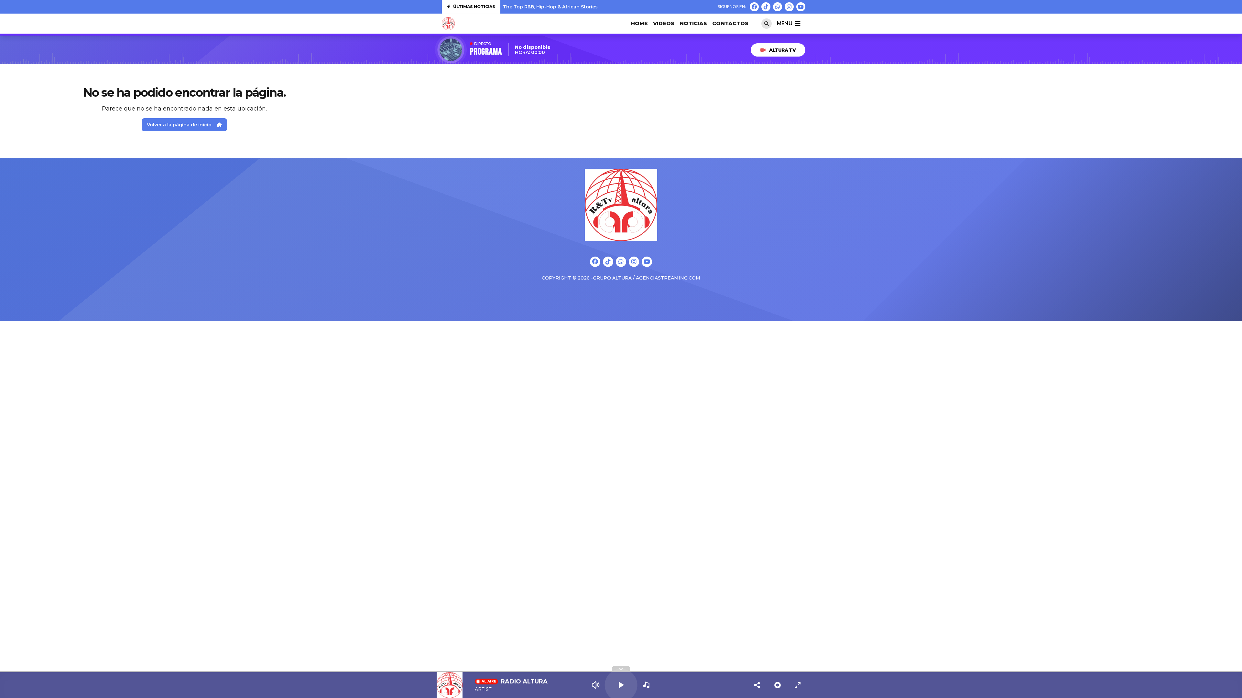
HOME (639, 23)
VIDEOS (663, 23)
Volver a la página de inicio (179, 125)
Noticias (693, 23)
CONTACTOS (730, 23)
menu (784, 23)
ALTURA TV (782, 50)
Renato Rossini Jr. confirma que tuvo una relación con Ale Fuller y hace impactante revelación (616, 8)
